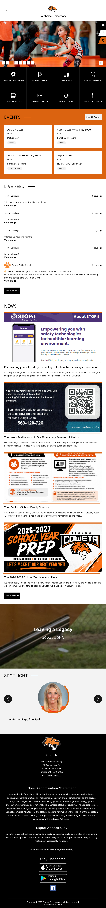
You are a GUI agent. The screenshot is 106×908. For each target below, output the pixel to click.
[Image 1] (3, 62)
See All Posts (12, 290)
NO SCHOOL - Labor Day (70, 163)
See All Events (93, 117)
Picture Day (13, 138)
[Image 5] (20, 62)
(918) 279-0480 (55, 772)
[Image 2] (7, 62)
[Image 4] (16, 62)
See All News (12, 595)
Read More (34, 277)
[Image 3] (11, 62)
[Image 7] (28, 62)
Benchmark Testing (67, 138)
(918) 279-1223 (54, 775)
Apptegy (58, 904)
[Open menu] (6, 10)
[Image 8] (32, 62)
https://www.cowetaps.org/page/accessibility (52, 849)
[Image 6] (24, 62)
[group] (53, 703)
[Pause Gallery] (101, 63)
